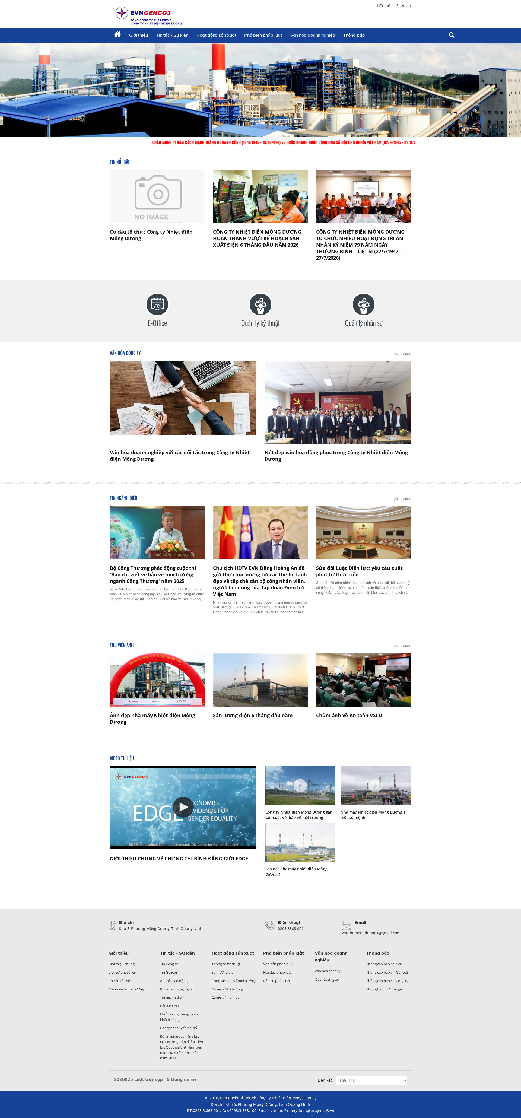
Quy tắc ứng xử (327, 979)
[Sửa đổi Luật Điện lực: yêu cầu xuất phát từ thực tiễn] (363, 533)
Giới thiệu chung (121, 963)
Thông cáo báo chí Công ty (387, 980)
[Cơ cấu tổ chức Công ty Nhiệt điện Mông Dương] (157, 196)
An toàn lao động (173, 980)
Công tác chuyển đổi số (178, 1027)
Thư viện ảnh (122, 645)
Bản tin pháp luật (276, 980)
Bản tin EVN (169, 1005)
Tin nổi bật (120, 162)
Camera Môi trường (227, 989)
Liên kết (325, 1080)
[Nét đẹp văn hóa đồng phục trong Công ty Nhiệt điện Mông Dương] (338, 402)
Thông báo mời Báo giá (384, 989)
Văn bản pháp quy (277, 963)
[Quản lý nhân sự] (363, 304)
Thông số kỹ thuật (226, 963)
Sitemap (403, 5)
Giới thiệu (138, 35)
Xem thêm (402, 353)
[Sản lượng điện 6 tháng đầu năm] (260, 680)
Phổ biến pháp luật (263, 35)
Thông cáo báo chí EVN (384, 963)
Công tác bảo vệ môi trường (234, 980)
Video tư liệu (122, 758)
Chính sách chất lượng (126, 989)
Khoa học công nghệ (176, 989)
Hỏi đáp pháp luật (277, 972)
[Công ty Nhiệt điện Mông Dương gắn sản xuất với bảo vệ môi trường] (300, 785)
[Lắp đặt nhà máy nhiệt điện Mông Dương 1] (300, 842)
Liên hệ (383, 5)
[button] (183, 807)
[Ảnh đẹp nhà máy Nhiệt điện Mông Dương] (157, 680)
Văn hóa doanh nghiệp (312, 35)
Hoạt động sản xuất (216, 35)
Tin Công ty (169, 963)
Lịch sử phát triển (122, 972)
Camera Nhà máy (225, 997)
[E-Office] (157, 304)
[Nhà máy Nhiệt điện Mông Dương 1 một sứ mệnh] (376, 785)
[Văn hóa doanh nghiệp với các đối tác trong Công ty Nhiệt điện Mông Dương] (183, 402)
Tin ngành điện (123, 498)
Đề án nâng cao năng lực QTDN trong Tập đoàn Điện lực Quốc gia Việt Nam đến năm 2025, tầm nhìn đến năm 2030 (181, 1047)
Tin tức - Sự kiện (172, 35)
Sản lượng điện (224, 972)
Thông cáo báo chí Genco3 (387, 972)
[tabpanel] (260, 89)
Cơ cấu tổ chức (120, 980)
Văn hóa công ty (125, 353)
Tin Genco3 (169, 972)
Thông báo (354, 35)
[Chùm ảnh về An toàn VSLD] (363, 680)
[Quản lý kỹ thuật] (260, 304)
